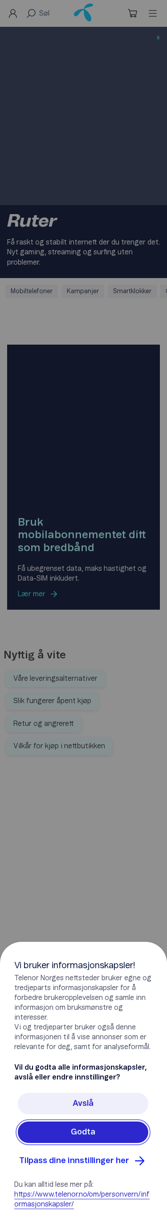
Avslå (83, 1104)
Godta (83, 1132)
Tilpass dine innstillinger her (74, 1161)
